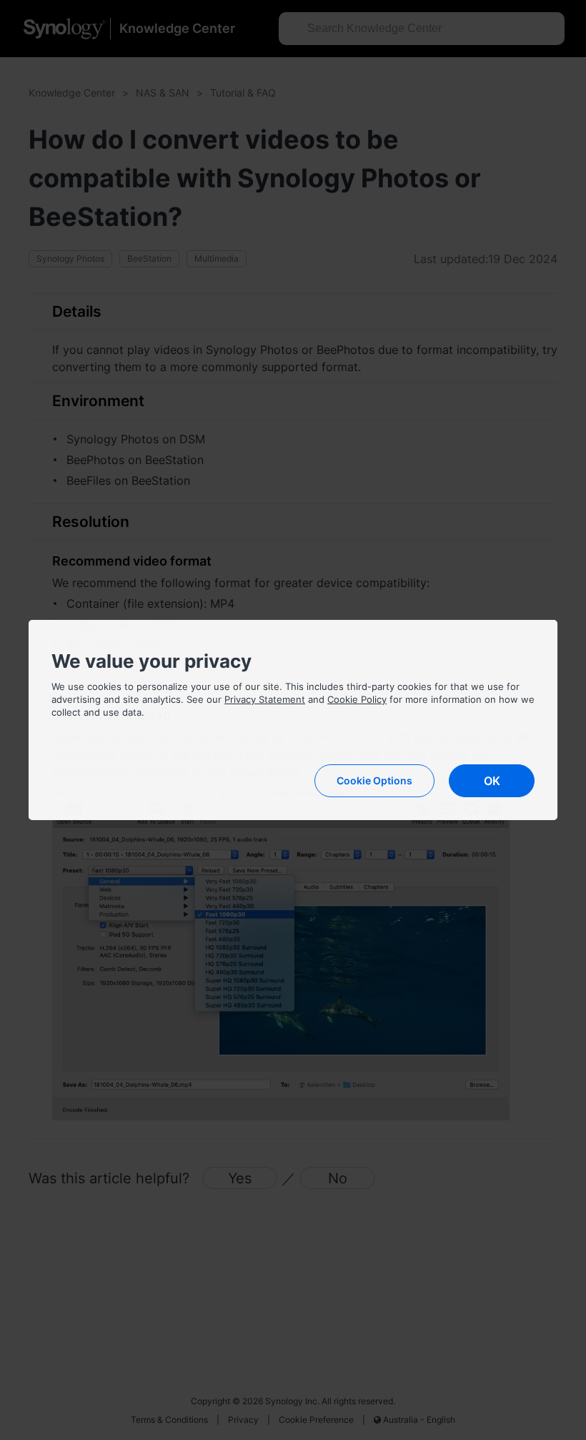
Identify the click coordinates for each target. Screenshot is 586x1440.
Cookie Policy (357, 699)
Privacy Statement (264, 699)
